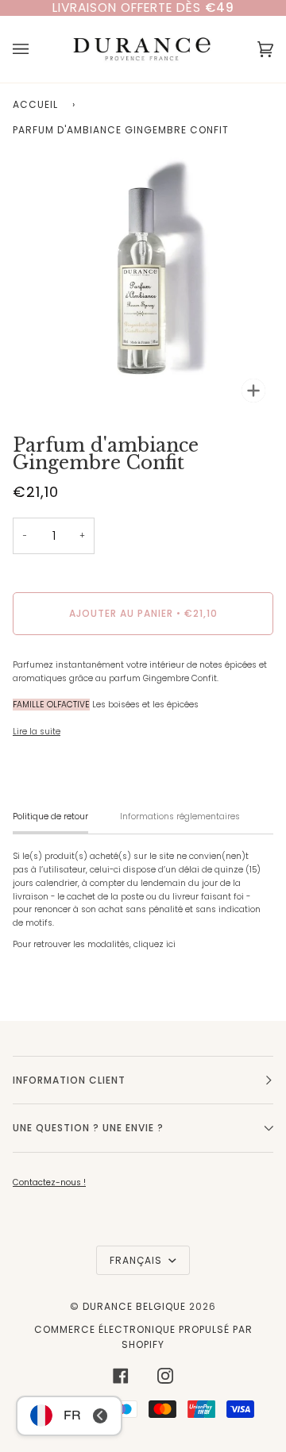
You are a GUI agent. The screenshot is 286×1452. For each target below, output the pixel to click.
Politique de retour (50, 816)
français (137, 1260)
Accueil (35, 104)
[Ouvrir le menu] (36, 49)
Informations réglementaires (180, 816)
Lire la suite (36, 732)
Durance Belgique (134, 1306)
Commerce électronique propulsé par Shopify (143, 1337)
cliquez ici (154, 944)
